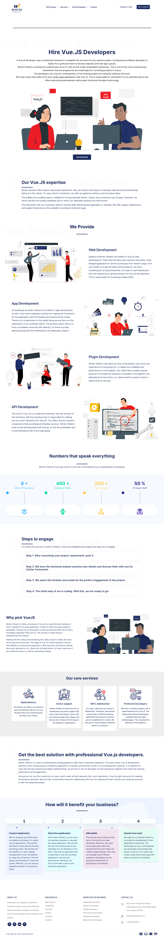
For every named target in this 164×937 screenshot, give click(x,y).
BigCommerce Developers (92, 920)
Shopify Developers (90, 909)
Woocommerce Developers (93, 913)
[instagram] (14, 924)
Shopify (48, 913)
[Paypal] (151, 934)
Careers (93, 7)
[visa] (141, 934)
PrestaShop (49, 906)
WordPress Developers (91, 916)
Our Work (48, 916)
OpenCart (48, 909)
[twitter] (24, 924)
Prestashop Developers (91, 902)
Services (64, 7)
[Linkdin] (19, 924)
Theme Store (126, 7)
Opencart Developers (91, 906)
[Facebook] (9, 924)
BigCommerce (50, 902)
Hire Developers (79, 7)
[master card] (146, 934)
